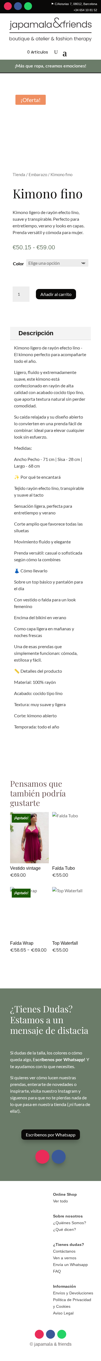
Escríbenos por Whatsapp (50, 1134)
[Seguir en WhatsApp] (28, 6)
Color (18, 264)
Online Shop (65, 1194)
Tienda (19, 174)
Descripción (36, 333)
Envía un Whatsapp (70, 1264)
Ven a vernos (64, 1258)
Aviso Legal (63, 1313)
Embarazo (38, 174)
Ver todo (60, 1201)
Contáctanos (64, 1251)
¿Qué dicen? (64, 1229)
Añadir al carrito (56, 294)
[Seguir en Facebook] (18, 6)
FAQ (57, 1271)
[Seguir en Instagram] (8, 6)
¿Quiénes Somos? (69, 1223)
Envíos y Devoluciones (73, 1293)
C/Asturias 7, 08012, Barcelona (74, 4)
